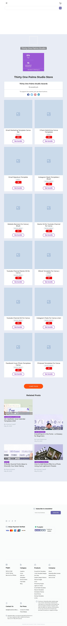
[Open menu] (7, 3)
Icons (35, 581)
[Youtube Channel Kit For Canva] (18, 302)
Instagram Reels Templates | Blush (48, 178)
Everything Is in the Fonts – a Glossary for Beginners (48, 435)
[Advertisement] (33, 22)
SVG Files (36, 575)
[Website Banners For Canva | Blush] (18, 208)
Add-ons (22, 575)
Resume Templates (39, 589)
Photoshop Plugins (39, 583)
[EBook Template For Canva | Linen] (49, 255)
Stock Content (23, 579)
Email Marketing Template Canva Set (18, 131)
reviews (49, 531)
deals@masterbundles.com (12, 609)
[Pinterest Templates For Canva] (49, 347)
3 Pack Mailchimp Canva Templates (49, 131)
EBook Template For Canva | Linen (48, 272)
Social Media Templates (40, 587)
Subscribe (56, 512)
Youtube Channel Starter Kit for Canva (18, 272)
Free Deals (22, 581)
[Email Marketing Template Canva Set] (18, 114)
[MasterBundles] (33, 3)
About (50, 571)
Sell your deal (9, 571)
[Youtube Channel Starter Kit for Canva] (18, 255)
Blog (21, 583)
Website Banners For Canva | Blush (18, 225)
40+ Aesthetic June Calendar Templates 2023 (14, 420)
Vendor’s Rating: (33, 69)
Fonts (21, 573)
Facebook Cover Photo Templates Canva (18, 364)
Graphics (22, 571)
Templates (22, 577)
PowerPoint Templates (40, 571)
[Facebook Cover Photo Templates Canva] (18, 347)
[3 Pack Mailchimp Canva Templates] (49, 114)
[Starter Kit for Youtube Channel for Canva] (49, 208)
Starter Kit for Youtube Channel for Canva (48, 225)
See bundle (18, 141)
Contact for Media (24, 609)
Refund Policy (52, 575)
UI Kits (36, 598)
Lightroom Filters (38, 585)
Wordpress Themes (39, 591)
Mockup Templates (39, 596)
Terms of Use (52, 577)
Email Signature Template (18, 177)
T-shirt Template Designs (40, 573)
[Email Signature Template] (18, 161)
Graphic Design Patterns (40, 577)
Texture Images (38, 579)
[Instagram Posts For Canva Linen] (49, 302)
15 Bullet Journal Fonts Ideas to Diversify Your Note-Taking (15, 465)
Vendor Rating (9, 573)
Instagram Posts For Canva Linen (49, 318)
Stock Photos (37, 594)
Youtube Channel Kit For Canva (18, 318)
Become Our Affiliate (11, 575)
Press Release (23, 611)
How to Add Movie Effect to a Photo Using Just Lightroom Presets (47, 465)
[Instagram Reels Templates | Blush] (49, 161)
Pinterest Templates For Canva (48, 363)
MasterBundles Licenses (54, 573)
